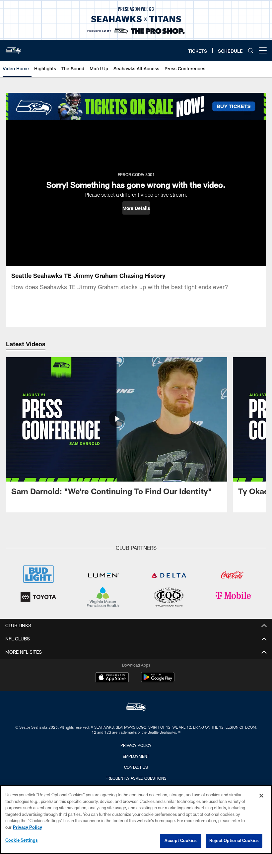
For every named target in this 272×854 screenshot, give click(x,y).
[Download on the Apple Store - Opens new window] (112, 678)
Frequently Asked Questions (136, 778)
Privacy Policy (136, 745)
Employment (136, 756)
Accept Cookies (181, 840)
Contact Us (136, 767)
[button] (136, 208)
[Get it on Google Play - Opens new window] (158, 680)
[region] (136, 819)
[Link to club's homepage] (13, 47)
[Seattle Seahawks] (136, 707)
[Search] (250, 50)
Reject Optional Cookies (234, 840)
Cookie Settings (21, 840)
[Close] (261, 795)
